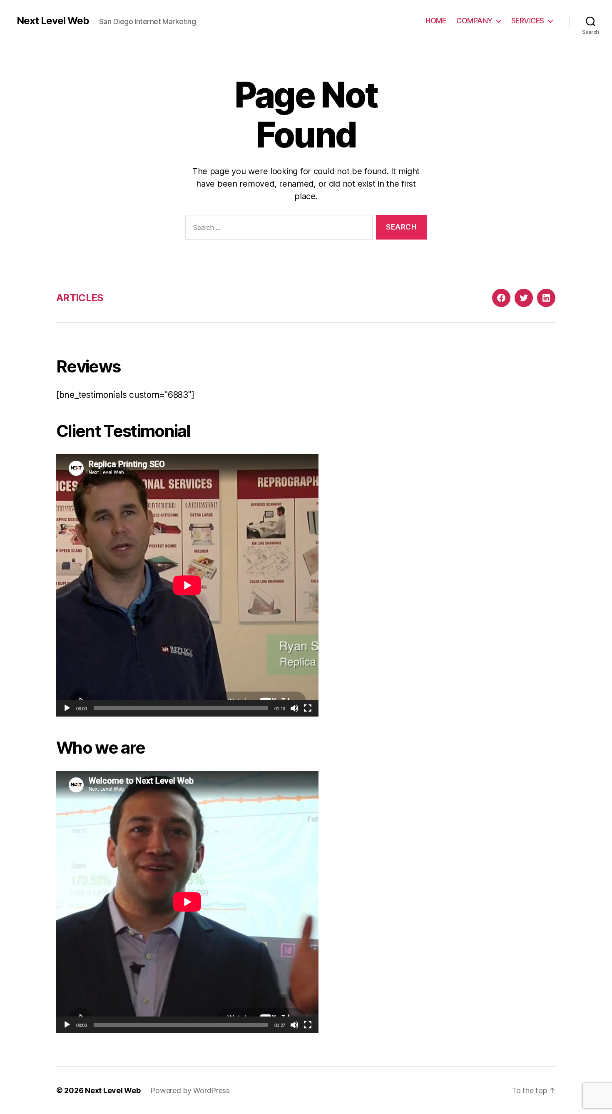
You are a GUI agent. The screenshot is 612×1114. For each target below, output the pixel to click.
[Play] (67, 708)
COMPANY (474, 20)
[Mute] (294, 708)
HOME (435, 20)
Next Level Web (53, 21)
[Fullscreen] (308, 708)
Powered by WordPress (190, 1090)
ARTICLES (80, 298)
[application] (187, 585)
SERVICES (527, 20)
